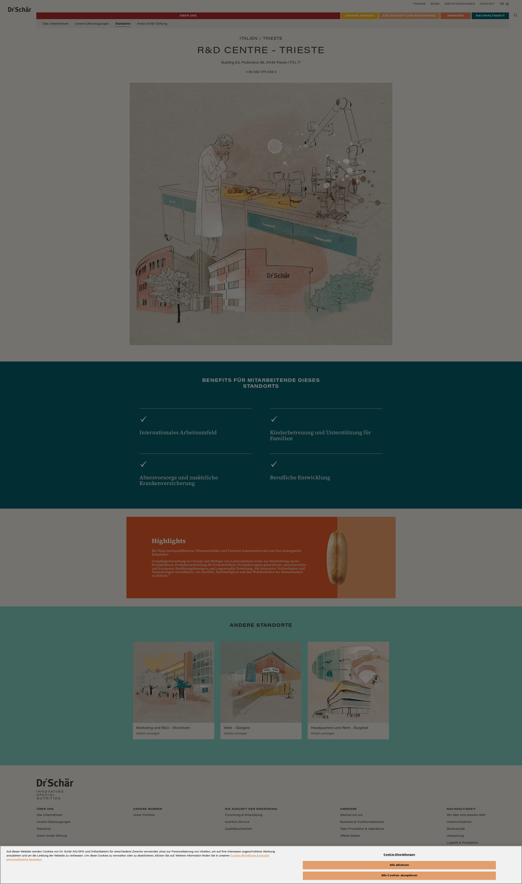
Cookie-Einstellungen (399, 854)
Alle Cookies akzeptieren (399, 875)
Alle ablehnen (399, 865)
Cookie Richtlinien (243, 855)
